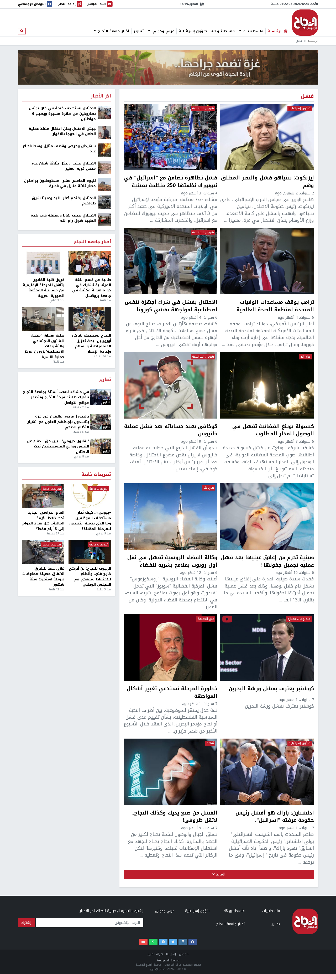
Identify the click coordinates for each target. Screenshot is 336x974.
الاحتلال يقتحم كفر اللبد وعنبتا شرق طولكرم (64, 200)
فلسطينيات (252, 31)
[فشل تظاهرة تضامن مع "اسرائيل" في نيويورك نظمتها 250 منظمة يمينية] (171, 137)
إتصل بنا (171, 954)
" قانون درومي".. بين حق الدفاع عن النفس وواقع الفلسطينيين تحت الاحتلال (58, 447)
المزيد (220, 874)
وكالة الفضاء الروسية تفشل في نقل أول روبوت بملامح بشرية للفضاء (172, 561)
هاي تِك (305, 356)
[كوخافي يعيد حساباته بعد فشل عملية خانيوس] (171, 385)
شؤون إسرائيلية (193, 31)
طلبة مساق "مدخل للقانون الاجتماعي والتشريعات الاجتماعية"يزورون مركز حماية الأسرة (44, 346)
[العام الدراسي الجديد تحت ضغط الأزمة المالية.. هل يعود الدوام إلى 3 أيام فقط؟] (43, 496)
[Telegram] (163, 942)
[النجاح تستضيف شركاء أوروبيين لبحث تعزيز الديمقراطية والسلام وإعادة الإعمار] (90, 319)
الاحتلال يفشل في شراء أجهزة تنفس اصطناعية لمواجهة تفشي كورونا (171, 306)
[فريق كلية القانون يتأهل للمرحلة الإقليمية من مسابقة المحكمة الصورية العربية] (43, 263)
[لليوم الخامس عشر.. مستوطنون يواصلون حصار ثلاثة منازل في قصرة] (104, 184)
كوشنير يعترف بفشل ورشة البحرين (271, 689)
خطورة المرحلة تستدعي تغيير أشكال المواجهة (172, 692)
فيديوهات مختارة (299, 619)
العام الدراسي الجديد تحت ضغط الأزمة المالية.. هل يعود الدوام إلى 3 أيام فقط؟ (43, 521)
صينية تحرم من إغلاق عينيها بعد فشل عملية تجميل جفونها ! (267, 561)
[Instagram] (182, 942)
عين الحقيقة (205, 619)
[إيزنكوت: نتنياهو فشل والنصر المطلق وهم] (267, 137)
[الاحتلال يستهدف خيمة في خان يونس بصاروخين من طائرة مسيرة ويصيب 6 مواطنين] (104, 112)
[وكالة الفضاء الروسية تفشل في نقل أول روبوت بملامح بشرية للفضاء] (171, 516)
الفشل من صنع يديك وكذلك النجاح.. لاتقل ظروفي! (174, 816)
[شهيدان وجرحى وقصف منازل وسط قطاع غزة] (104, 149)
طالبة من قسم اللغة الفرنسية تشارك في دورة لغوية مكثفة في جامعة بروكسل (91, 288)
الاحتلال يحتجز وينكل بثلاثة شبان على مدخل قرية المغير (63, 166)
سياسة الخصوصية (168, 960)
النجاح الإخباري (305, 22)
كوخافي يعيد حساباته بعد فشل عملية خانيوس (170, 430)
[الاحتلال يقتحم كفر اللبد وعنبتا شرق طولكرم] (104, 201)
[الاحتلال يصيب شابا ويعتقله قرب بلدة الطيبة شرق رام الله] (104, 219)
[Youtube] (143, 942)
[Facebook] (192, 942)
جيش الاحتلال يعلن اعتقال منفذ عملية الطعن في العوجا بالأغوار (62, 131)
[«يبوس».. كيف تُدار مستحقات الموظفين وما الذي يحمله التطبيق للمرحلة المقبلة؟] (90, 496)
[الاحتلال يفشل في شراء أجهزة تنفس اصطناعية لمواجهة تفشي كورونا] (171, 261)
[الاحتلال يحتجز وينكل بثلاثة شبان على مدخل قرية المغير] (104, 167)
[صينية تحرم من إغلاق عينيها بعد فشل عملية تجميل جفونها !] (267, 516)
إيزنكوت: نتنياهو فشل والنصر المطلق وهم (267, 181)
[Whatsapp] (153, 942)
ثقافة (210, 743)
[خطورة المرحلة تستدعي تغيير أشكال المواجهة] (171, 647)
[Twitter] (173, 942)
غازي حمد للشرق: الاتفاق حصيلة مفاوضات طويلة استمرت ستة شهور (43, 577)
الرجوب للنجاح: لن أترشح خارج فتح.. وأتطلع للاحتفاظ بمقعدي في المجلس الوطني (90, 577)
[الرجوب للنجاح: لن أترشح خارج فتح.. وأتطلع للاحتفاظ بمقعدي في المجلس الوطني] (90, 552)
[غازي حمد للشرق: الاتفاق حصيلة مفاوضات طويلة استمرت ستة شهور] (43, 552)
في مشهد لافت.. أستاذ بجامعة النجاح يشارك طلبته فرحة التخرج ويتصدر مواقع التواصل (56, 397)
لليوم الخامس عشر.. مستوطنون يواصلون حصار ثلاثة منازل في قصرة (60, 183)
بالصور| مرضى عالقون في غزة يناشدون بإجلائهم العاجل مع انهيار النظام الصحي (58, 422)
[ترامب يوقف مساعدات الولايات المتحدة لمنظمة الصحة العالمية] (267, 261)
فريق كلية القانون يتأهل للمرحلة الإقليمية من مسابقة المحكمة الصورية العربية (43, 288)
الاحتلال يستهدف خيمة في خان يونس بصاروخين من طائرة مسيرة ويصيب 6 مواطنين (62, 114)
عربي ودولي (162, 31)
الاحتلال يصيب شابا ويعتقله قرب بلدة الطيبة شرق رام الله (63, 218)
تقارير (139, 31)
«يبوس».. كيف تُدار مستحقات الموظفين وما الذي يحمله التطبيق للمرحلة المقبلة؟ (90, 521)
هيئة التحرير (155, 954)
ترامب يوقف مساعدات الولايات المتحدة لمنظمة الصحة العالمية (275, 306)
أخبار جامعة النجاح (113, 31)
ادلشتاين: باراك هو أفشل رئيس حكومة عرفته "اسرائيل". (274, 816)
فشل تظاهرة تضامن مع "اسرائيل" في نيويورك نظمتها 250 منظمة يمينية (170, 181)
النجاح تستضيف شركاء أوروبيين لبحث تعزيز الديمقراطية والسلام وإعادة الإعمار (91, 343)
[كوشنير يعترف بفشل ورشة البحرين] (267, 647)
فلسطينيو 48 (223, 31)
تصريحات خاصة (96, 474)
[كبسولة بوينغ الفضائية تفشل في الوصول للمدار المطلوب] (267, 385)
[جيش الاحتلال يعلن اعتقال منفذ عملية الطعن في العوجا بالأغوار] (104, 132)
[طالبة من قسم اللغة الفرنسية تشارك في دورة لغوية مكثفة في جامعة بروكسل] (90, 263)
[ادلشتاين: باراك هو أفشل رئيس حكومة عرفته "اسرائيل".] (267, 772)
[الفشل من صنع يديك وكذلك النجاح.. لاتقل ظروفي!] (171, 772)
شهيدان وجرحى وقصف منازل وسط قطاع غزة (59, 148)
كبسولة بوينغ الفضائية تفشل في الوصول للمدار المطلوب (273, 430)
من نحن (183, 954)
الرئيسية (313, 41)
